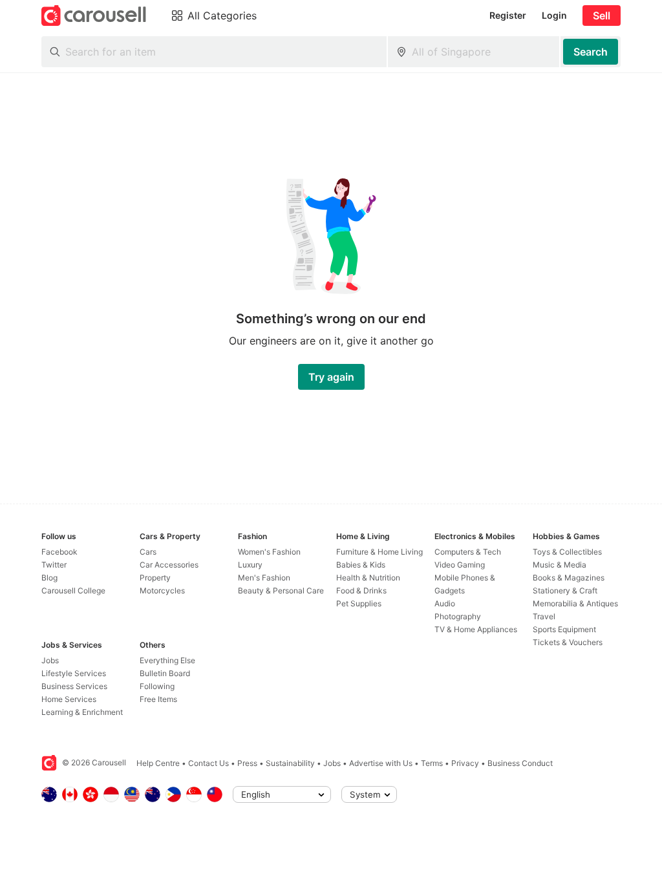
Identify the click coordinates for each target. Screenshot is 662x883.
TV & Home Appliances (475, 629)
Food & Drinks (361, 590)
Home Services (68, 699)
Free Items (158, 699)
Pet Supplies (358, 603)
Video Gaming (459, 564)
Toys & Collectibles (567, 552)
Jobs (50, 660)
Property (155, 577)
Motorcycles (162, 590)
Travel (544, 616)
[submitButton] (590, 52)
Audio (444, 603)
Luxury (250, 564)
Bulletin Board (165, 673)
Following (157, 686)
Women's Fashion (269, 552)
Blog (49, 577)
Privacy (465, 763)
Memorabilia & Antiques (575, 603)
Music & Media (559, 564)
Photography (457, 616)
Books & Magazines (568, 577)
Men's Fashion (264, 577)
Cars (148, 552)
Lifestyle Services (73, 673)
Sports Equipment (564, 629)
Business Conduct (520, 763)
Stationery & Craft (565, 590)
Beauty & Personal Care (281, 590)
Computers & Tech (467, 552)
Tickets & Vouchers (568, 642)
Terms (432, 763)
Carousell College (73, 590)
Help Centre (158, 763)
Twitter (54, 564)
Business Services (74, 686)
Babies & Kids (360, 564)
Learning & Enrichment (82, 712)
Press (247, 763)
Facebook (59, 552)
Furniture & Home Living (379, 552)
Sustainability (290, 763)
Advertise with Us (380, 763)
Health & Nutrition (368, 577)
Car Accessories (169, 564)
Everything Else (167, 660)
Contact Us (208, 763)
